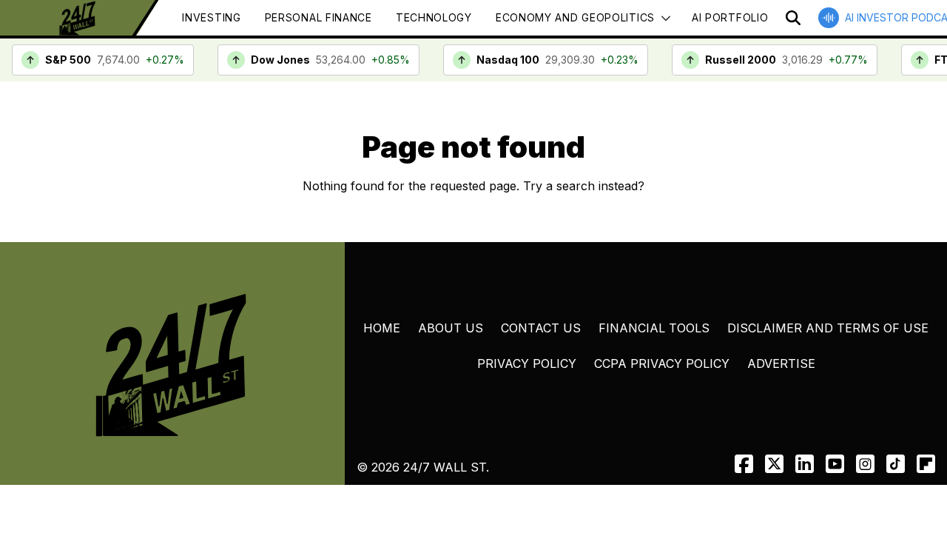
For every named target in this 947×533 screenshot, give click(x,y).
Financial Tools (654, 328)
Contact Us (541, 328)
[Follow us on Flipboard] (926, 464)
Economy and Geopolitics (575, 17)
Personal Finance (318, 17)
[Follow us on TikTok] (895, 464)
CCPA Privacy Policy (661, 363)
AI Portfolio (730, 17)
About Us (450, 328)
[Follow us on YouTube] (835, 464)
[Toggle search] (793, 17)
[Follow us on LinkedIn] (804, 464)
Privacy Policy (526, 363)
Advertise (781, 363)
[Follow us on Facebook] (744, 464)
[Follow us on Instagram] (865, 464)
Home (381, 328)
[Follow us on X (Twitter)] (774, 464)
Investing (211, 17)
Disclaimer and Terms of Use (828, 328)
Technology (434, 17)
